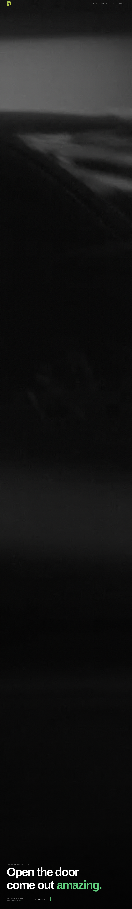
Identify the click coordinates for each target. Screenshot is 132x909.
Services (104, 3)
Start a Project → (40, 899)
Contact (122, 3)
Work (95, 3)
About (113, 3)
